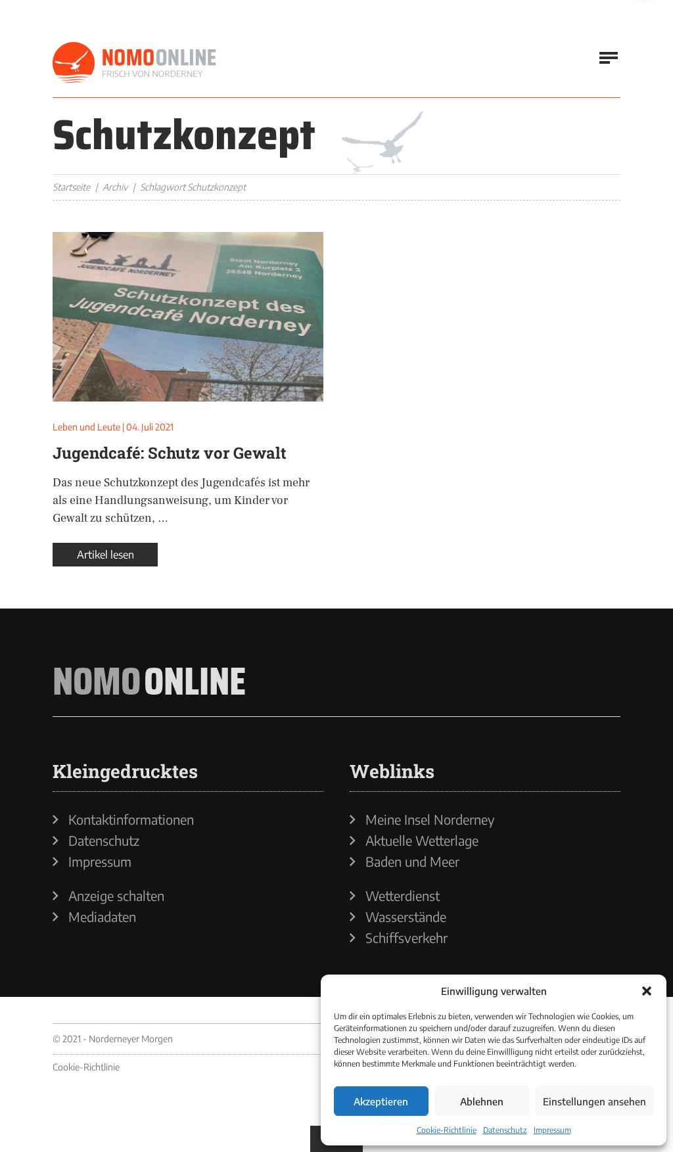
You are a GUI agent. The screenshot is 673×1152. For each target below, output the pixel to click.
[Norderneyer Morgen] (135, 63)
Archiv (115, 187)
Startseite (71, 187)
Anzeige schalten (116, 895)
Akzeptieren (381, 1101)
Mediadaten (102, 916)
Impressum (552, 1130)
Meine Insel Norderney (430, 819)
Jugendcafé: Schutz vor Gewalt (170, 452)
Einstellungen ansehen (594, 1101)
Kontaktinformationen (131, 819)
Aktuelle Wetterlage (421, 840)
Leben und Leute (86, 426)
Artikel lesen (105, 554)
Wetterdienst (402, 895)
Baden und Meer (412, 861)
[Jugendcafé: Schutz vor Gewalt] (188, 317)
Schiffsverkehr (406, 937)
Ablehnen (481, 1101)
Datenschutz (505, 1130)
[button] (646, 991)
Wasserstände (405, 916)
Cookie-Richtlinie (446, 1130)
